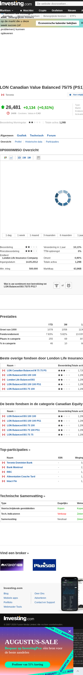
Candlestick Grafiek (5, 158)
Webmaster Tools (13, 606)
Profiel (18, 141)
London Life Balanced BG (21, 379)
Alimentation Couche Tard (21, 476)
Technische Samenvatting (21, 496)
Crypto (42, 10)
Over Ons (39, 593)
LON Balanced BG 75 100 (21, 389)
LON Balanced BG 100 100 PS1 (24, 384)
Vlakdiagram (11, 158)
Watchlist (28, 10)
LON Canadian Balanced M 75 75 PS (27, 370)
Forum (51, 135)
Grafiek (21, 135)
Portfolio (8, 602)
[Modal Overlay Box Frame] (36, 651)
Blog (6, 593)
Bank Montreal (15, 467)
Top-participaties (14, 450)
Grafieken (57, 10)
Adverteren (40, 598)
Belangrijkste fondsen (54, 16)
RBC (9, 472)
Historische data (33, 141)
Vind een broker (13, 553)
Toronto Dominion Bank (19, 462)
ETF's (73, 16)
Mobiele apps (11, 598)
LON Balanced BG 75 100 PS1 (23, 430)
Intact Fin (12, 481)
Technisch (37, 135)
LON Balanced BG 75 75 (20, 434)
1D (19, 157)
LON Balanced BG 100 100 (21, 375)
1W (24, 157)
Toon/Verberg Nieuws (38, 158)
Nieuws (72, 10)
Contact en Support (45, 602)
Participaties (52, 141)
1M (29, 157)
